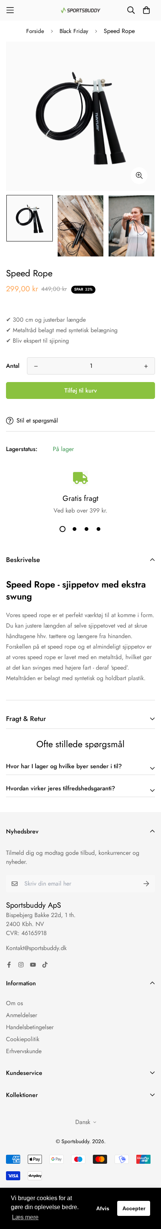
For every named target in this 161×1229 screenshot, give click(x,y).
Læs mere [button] (25, 1217)
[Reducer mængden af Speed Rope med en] (36, 366)
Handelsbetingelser (30, 1027)
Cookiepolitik (22, 1039)
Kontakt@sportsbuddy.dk (36, 948)
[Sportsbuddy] (80, 10)
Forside (35, 31)
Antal (12, 365)
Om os (14, 1003)
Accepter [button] (133, 1208)
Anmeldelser (21, 1015)
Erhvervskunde (24, 1051)
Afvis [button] (102, 1208)
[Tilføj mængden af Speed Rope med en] (146, 366)
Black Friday (74, 31)
